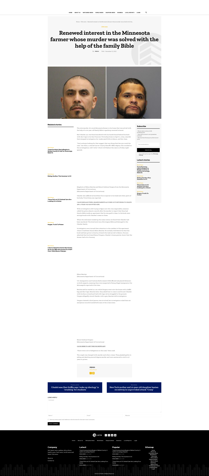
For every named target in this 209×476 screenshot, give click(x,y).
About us (50, 458)
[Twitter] (100, 57)
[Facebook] (97, 57)
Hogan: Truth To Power (56, 224)
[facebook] (91, 373)
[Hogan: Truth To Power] (61, 212)
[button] (146, 12)
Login (138, 12)
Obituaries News (88, 12)
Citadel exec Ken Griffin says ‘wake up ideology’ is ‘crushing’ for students (75, 388)
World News (99, 12)
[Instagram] (109, 435)
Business (120, 12)
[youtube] (93, 373)
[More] (112, 57)
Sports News (154, 461)
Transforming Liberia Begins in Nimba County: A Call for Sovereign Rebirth (60, 151)
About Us (77, 12)
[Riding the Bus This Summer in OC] (61, 164)
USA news (83, 22)
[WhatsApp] (108, 57)
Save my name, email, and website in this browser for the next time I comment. (72, 419)
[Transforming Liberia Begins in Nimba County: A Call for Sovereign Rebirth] (61, 137)
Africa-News (154, 458)
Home (70, 12)
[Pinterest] (104, 57)
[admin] (83, 370)
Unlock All (148, 150)
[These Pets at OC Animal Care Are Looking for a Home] (61, 187)
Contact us (51, 460)
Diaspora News (110, 12)
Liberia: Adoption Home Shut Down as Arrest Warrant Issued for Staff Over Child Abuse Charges (60, 249)
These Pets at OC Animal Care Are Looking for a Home (59, 200)
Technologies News (154, 466)
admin (97, 51)
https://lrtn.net (93, 369)
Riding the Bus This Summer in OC (59, 176)
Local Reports (129, 12)
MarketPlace (154, 464)
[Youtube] (115, 435)
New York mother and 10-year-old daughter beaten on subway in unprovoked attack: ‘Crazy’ (134, 388)
